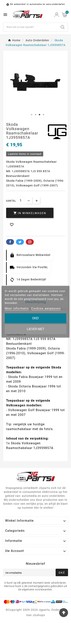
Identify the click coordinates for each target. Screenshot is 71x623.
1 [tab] (32, 115)
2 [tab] (35, 115)
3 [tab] (39, 115)
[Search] (62, 27)
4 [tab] (43, 115)
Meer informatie (17, 308)
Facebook (10, 242)
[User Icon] (56, 14)
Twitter (20, 242)
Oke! (35, 318)
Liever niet (35, 329)
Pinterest (30, 242)
